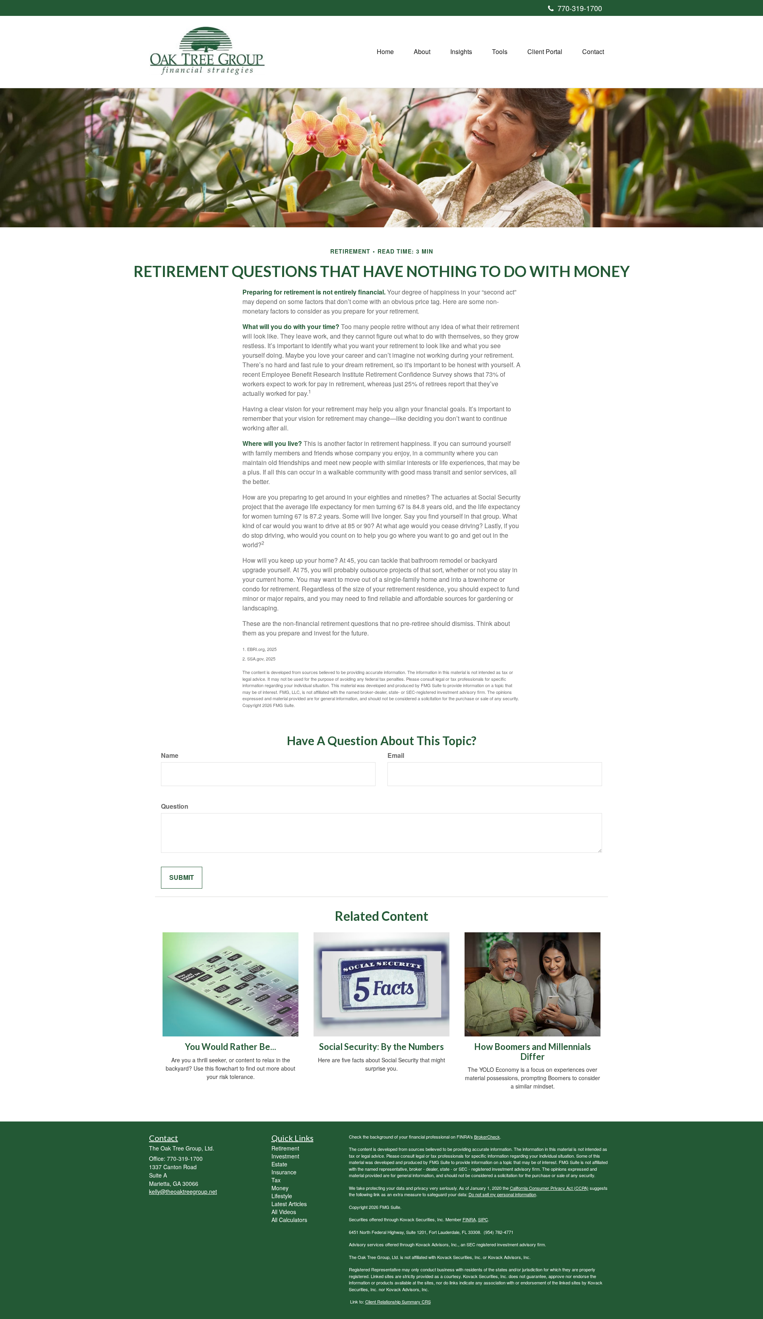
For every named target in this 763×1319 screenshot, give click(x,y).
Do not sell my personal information (502, 1194)
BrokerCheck (487, 1136)
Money (280, 1188)
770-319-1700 (580, 8)
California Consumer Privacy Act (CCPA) (549, 1188)
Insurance (283, 1172)
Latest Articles (289, 1204)
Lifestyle (281, 1196)
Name (169, 755)
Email (395, 755)
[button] (422, 51)
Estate (279, 1164)
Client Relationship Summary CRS (398, 1301)
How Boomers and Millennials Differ (532, 1051)
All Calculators (289, 1220)
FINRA (469, 1219)
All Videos (283, 1212)
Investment (285, 1156)
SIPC (483, 1219)
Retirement (285, 1148)
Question (174, 806)
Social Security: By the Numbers (381, 1046)
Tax (276, 1180)
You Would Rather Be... (230, 1046)
